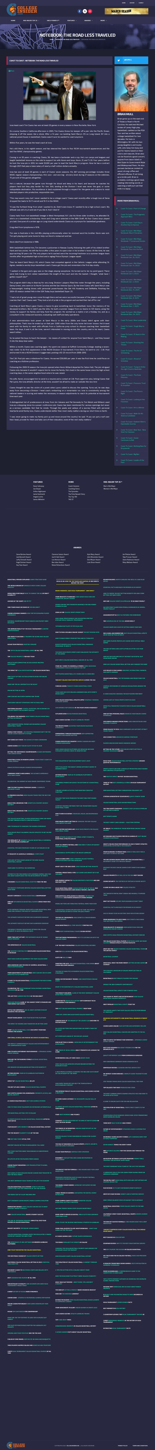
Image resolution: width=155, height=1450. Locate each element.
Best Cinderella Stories (121, 782)
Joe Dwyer (37, 489)
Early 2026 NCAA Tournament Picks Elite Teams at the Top (75, 666)
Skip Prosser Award (130, 557)
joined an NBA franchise (42, 1345)
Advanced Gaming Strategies (127, 737)
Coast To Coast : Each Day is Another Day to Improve (131, 224)
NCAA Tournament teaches (132, 1314)
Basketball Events (121, 1004)
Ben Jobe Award (58, 562)
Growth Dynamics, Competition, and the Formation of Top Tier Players (26, 1187)
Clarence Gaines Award (60, 554)
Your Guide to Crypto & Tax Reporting (21, 868)
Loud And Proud (13, 1002)
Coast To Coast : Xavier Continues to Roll (130, 439)
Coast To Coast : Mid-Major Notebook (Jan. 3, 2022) (131, 280)
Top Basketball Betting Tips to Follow (22, 1113)
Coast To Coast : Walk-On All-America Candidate (132, 414)
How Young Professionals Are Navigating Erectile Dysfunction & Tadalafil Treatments (74, 619)
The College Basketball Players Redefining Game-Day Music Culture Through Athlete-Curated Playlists (29, 819)
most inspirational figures (70, 931)
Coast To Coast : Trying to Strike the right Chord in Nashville (133, 368)
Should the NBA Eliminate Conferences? (118, 984)
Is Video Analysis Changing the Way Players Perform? (123, 694)
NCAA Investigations (25, 670)
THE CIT (71, 499)
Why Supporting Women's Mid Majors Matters (74, 734)
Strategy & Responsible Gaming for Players (34, 1297)
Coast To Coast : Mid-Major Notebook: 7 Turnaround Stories (133, 240)
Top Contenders (18, 1311)
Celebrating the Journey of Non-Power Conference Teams (29, 781)
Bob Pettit (27, 601)
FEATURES (71, 20)
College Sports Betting (34, 1256)
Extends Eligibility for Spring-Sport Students (76, 837)
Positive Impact (111, 776)
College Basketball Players (36, 1087)
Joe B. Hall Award (58, 557)
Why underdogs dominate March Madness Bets (120, 1061)
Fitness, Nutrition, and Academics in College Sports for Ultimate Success (28, 709)
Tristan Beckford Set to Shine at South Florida (79, 1120)
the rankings (67, 1294)
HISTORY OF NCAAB (19, 1291)
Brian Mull (125, 114)
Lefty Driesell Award (23, 560)
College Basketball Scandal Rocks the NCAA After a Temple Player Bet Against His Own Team (29, 1235)
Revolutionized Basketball (77, 713)
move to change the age (33, 593)
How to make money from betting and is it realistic (74, 638)
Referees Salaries (113, 1150)
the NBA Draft (34, 607)
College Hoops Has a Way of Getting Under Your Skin (122, 627)
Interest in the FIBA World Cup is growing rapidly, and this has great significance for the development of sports (29, 875)
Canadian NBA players (19, 1278)
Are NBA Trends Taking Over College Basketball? (73, 1208)
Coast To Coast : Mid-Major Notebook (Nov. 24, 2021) (131, 313)
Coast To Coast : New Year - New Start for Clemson (133, 431)
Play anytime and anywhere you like (132, 1026)
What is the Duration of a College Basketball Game (74, 987)
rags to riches (117, 1123)
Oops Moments (22, 1127)
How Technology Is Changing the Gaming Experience (27, 826)
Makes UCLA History (73, 1000)
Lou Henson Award (58, 560)
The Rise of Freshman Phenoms (19, 1220)
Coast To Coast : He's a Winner (132, 407)
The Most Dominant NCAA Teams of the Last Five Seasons (28, 1180)
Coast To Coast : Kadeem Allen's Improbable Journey (133, 423)
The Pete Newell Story (76, 494)
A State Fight (39, 854)
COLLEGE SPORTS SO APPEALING (120, 601)
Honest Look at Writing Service (132, 1194)
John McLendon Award (95, 557)
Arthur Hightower (39, 491)
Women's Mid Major (111, 489)
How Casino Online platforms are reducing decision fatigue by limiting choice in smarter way (74, 750)
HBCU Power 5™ (53, 20)
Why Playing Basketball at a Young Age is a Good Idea (74, 674)
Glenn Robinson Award (131, 560)
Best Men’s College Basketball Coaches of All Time (74, 660)
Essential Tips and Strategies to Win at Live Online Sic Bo (28, 848)
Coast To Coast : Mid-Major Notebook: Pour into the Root (132, 248)
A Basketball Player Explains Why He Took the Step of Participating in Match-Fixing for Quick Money (75, 910)
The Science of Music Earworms (35, 739)
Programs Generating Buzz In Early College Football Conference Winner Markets (75, 1178)
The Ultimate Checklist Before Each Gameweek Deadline (28, 917)
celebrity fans (25, 1133)
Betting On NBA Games (137, 963)
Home (123, 3)
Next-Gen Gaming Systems (35, 1101)
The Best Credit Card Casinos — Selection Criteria (121, 822)
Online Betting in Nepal (16, 690)
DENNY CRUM (85, 1058)
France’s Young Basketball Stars (79, 686)
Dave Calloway (38, 486)
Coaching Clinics (74, 489)
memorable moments (116, 1320)
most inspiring (64, 1114)
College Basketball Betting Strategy (125, 761)
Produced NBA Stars (127, 1087)
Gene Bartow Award (23, 554)
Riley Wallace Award (130, 562)
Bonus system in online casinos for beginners (25, 767)
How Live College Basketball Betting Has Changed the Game (125, 664)
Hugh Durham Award (23, 562)
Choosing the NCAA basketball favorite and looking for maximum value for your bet (76, 1249)
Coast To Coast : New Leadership (133, 320)
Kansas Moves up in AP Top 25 (83, 888)
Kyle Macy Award (93, 554)
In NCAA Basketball (28, 895)
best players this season (115, 1249)
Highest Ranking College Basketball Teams (129, 949)
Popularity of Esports (71, 1242)
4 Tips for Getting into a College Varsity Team (72, 1270)
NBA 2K (65, 957)
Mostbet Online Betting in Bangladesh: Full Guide (26, 1145)
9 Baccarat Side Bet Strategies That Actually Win (26, 702)
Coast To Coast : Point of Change (133, 208)
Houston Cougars (29, 644)
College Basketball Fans (21, 1030)
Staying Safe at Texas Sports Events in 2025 (119, 700)
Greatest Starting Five (18, 951)
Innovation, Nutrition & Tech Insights (117, 846)
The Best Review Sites (91, 632)
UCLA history (120, 1308)
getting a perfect (70, 1290)
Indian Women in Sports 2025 (86, 1307)
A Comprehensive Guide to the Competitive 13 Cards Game (121, 1272)
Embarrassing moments (64, 1326)
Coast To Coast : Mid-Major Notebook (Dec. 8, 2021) (131, 297)
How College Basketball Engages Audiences (123, 997)
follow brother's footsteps (82, 880)
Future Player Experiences (82, 1236)
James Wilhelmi (38, 499)
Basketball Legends (110, 956)
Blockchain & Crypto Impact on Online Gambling (73, 852)
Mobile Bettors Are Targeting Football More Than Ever (76, 903)
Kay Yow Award (21, 565)
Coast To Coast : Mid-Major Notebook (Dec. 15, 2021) (131, 289)
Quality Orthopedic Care (112, 1055)
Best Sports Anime (110, 816)
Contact (141, 3)
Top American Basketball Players (25, 902)
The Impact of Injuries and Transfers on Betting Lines (27, 1024)
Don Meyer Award (93, 560)
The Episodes (73, 491)
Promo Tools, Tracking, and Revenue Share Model (123, 1159)
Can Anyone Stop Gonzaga (64, 707)
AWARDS (87, 20)
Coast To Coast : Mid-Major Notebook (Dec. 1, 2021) (131, 305)
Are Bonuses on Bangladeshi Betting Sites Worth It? (27, 1067)
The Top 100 (72, 497)
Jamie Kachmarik (39, 494)
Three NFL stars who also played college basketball (74, 1014)
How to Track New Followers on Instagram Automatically (29, 1107)
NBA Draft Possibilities (126, 1047)
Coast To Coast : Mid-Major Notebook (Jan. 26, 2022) (131, 256)
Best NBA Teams (16, 1139)
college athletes (129, 887)
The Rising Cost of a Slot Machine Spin (21, 1194)
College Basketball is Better (25, 882)
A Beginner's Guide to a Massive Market (123, 860)
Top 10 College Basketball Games (22, 650)
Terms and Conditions (140, 1445)
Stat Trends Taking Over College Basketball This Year (123, 1081)
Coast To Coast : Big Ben (130, 454)
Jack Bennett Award (23, 557)
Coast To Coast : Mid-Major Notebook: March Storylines (131, 232)
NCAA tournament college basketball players (29, 1351)
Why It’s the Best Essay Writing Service (130, 1243)
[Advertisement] (77, 526)
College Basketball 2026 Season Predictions (119, 802)
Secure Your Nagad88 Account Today (129, 901)
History (132, 3)
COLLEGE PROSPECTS (17, 656)
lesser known (122, 1302)
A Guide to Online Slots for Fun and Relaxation (120, 1101)
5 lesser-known (61, 1332)
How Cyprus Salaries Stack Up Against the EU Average (123, 1200)
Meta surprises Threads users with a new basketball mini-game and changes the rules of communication (29, 910)
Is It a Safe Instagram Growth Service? (127, 1188)
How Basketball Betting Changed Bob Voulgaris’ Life (122, 790)
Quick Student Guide (137, 796)
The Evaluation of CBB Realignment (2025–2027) (72, 761)
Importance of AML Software (21, 1242)
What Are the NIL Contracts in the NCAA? (22, 684)
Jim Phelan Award (129, 554)
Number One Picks (23, 996)
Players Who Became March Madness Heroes (119, 743)
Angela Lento (38, 497)
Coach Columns (73, 486)
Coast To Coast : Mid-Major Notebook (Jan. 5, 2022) (131, 272)
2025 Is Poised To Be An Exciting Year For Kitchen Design (123, 913)
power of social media (66, 1050)
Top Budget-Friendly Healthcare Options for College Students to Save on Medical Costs (27, 930)
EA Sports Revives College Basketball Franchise (25, 1119)
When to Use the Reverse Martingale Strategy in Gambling (77, 1222)
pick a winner (66, 951)
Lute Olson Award (93, 562)
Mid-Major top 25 (30, 20)
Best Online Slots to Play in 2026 (30, 746)
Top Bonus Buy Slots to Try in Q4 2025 (69, 626)
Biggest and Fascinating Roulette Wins (118, 1294)
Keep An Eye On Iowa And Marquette (37, 1339)
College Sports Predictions (75, 612)
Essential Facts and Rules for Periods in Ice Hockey (122, 587)
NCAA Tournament (119, 1328)
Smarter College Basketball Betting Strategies (73, 1201)
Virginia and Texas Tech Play (18, 1333)
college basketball (22, 1081)
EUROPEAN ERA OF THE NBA (115, 621)
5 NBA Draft (62, 1320)
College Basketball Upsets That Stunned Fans (120, 990)
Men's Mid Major (109, 486)
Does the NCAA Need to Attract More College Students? (75, 1276)
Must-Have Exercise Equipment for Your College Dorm (27, 959)
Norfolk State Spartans (80, 1152)
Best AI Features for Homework (129, 615)
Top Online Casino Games (30, 1228)
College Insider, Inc (72, 1445)
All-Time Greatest (75, 925)
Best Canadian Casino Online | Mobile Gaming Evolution (28, 1200)
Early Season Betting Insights (87, 866)
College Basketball (28, 945)
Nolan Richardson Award (61, 565)
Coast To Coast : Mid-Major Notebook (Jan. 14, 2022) (131, 264)
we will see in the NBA (125, 875)
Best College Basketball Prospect (70, 1008)
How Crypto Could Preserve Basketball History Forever (124, 935)
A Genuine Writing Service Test (128, 1067)
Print (12, 71)
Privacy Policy (123, 1445)
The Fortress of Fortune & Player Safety (131, 881)
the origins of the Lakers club (78, 1020)
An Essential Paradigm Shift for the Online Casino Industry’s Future (29, 732)
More (103, 20)
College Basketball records (85, 945)
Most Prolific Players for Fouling (125, 978)
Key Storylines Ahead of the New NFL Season (71, 1036)
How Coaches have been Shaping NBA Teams (23, 696)
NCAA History (120, 1237)
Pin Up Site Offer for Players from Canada (23, 1159)
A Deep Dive (59, 1093)
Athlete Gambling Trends (80, 720)
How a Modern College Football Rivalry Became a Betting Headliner (74, 859)
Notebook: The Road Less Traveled (67, 39)
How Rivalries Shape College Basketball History (73, 1256)
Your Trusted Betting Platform (34, 1017)
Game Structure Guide (38, 579)
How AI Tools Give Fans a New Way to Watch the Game (124, 852)
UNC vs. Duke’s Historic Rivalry (35, 1010)
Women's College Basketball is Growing (36, 840)
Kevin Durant (108, 1144)
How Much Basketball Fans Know (82, 963)
